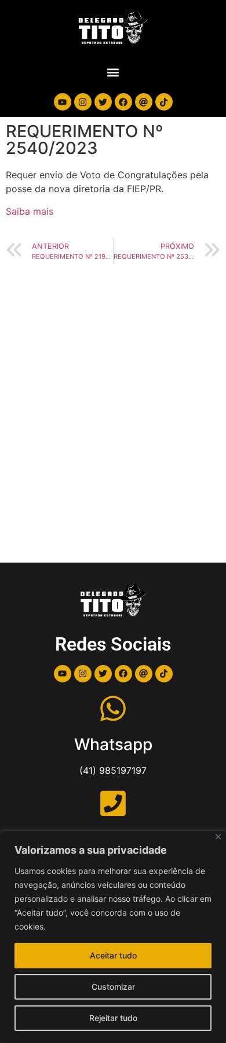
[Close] (218, 836)
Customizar (113, 986)
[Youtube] (62, 102)
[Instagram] (83, 102)
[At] (143, 102)
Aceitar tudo (113, 955)
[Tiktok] (164, 102)
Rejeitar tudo (113, 1018)
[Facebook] (123, 102)
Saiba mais (29, 211)
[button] (113, 72)
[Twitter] (103, 102)
